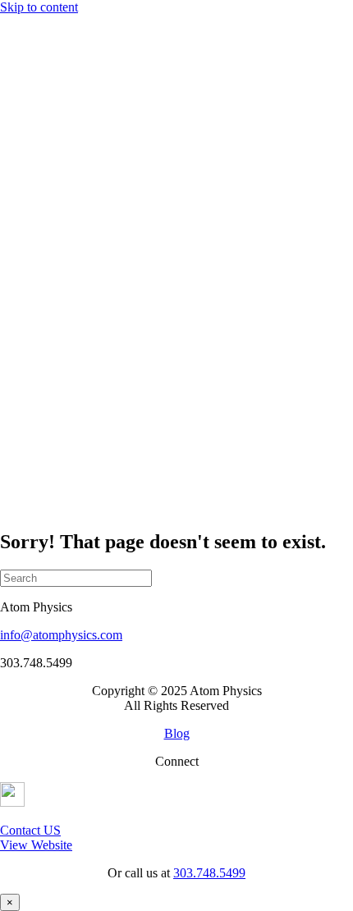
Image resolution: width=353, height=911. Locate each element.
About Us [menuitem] (58, 67)
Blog (177, 733)
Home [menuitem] (49, 52)
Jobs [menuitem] (44, 229)
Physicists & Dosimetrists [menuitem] (131, 96)
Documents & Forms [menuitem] (120, 111)
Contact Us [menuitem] (62, 258)
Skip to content (39, 7)
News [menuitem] (48, 243)
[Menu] (6, 23)
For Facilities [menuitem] (66, 82)
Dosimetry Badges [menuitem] (114, 126)
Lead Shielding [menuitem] (105, 156)
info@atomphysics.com (61, 635)
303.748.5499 (209, 873)
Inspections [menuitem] (95, 141)
